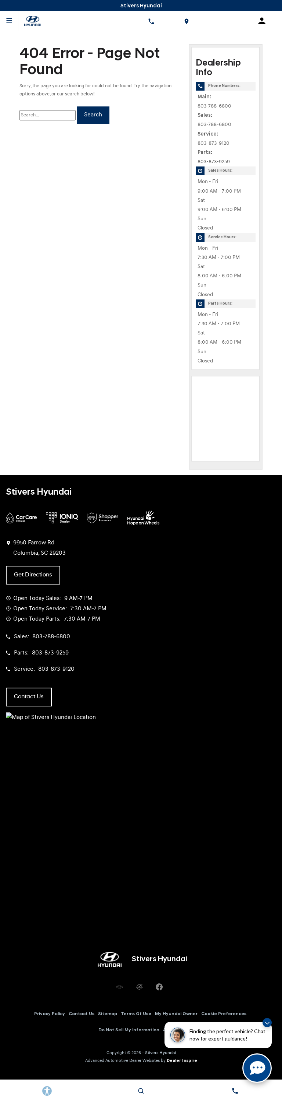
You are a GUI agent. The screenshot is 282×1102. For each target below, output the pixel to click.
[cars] (119, 987)
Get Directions (33, 575)
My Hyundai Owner (176, 1014)
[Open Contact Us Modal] (235, 1091)
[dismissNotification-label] (267, 1022)
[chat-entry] (257, 1068)
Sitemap (107, 1014)
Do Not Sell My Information (128, 1030)
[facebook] (159, 987)
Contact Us (81, 1014)
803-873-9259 (214, 162)
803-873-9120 (213, 143)
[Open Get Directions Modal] (186, 21)
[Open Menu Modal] (9, 21)
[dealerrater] (139, 987)
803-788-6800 (214, 106)
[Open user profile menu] (264, 21)
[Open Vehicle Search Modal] (141, 1091)
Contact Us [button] (29, 697)
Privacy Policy (49, 1014)
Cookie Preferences (223, 1014)
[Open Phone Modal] (151, 21)
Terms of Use (136, 1014)
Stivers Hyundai (160, 1053)
